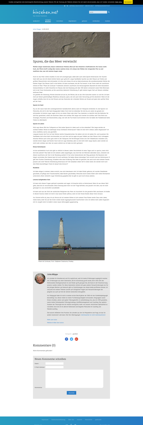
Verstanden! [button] (128, 2)
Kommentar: (38, 387)
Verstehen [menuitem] (59, 21)
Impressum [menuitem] (45, 420)
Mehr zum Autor (52, 320)
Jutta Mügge (37, 29)
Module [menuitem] (107, 21)
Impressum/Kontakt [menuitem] (102, 6)
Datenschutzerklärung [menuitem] (58, 420)
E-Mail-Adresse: (40, 367)
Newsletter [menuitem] (88, 420)
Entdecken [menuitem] (96, 21)
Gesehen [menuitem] (48, 21)
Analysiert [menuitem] (36, 21)
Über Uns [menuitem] (71, 420)
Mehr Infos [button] (118, 2)
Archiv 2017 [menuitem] (89, 6)
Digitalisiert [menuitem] (72, 21)
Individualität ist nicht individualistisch (93, 315)
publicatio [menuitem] (98, 420)
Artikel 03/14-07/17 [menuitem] (77, 6)
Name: (37, 363)
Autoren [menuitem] (79, 420)
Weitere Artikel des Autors (55, 323)
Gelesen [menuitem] (84, 21)
